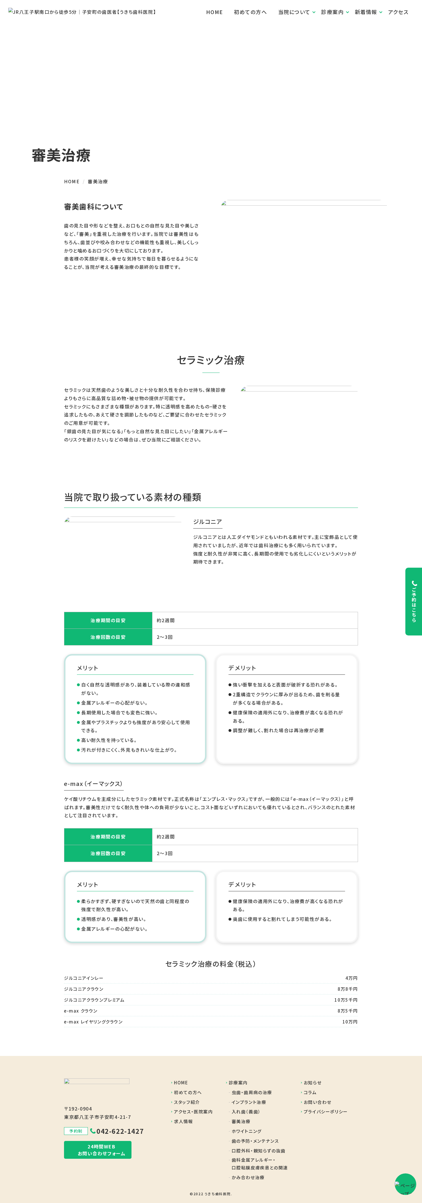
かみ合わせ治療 (248, 1177)
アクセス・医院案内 (193, 1111)
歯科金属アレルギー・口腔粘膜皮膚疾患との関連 (260, 1164)
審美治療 (241, 1121)
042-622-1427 (120, 1130)
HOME (214, 12)
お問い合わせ (318, 1102)
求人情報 (183, 1121)
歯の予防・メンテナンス (255, 1141)
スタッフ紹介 (187, 1102)
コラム (310, 1092)
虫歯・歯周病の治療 (252, 1092)
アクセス (398, 12)
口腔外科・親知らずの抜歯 (259, 1151)
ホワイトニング (247, 1131)
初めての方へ (250, 12)
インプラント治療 (249, 1102)
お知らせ (313, 1082)
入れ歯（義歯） (246, 1111)
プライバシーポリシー (326, 1111)
